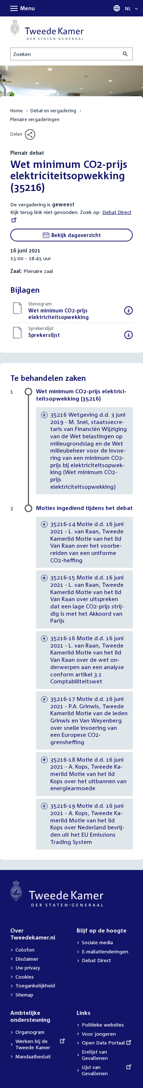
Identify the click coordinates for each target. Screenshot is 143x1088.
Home (16, 110)
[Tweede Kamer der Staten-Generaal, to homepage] (47, 29)
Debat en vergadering (53, 110)
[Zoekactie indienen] (125, 54)
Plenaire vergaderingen (34, 119)
